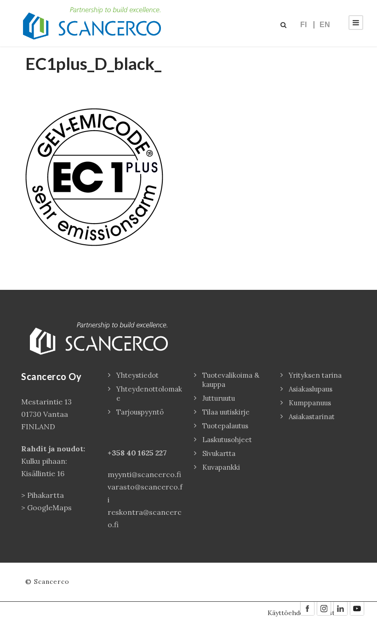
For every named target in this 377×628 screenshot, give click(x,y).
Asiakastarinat (312, 416)
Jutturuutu (218, 398)
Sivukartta (218, 453)
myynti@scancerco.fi (144, 474)
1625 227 (152, 452)
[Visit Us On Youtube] (356, 607)
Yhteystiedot (137, 375)
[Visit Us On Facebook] (307, 607)
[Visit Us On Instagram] (323, 607)
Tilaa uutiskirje (226, 412)
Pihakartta (45, 495)
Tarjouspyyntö (140, 412)
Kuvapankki (221, 467)
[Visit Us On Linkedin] (340, 607)
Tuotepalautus (225, 425)
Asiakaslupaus (310, 389)
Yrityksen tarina (315, 375)
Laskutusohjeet (227, 439)
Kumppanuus (310, 402)
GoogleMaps (49, 507)
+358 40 (123, 452)
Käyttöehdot (287, 613)
